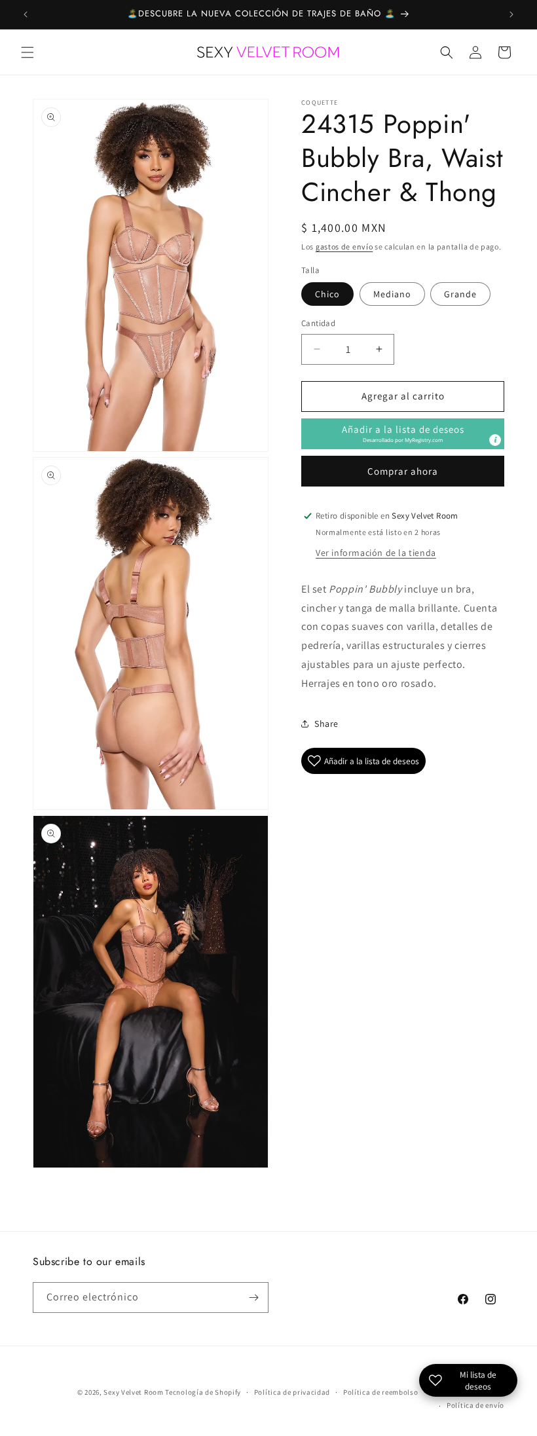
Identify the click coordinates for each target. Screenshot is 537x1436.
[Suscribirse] (253, 1297)
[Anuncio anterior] (25, 14)
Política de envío (475, 1405)
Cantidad (318, 323)
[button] (27, 52)
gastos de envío (344, 246)
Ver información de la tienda (376, 553)
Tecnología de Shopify (203, 1392)
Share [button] (326, 723)
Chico (327, 294)
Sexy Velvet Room (133, 1392)
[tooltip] (495, 440)
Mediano (392, 294)
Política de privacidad (292, 1392)
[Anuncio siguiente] (511, 14)
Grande (460, 294)
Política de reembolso (380, 1392)
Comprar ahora (402, 471)
